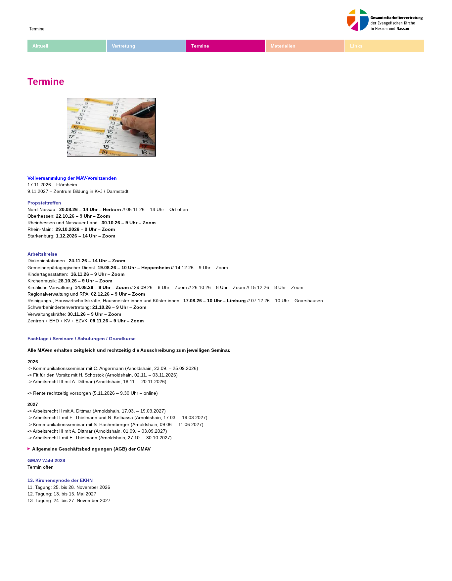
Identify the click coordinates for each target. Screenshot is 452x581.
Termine (200, 46)
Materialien (283, 46)
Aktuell (40, 46)
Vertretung (123, 46)
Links (356, 46)
